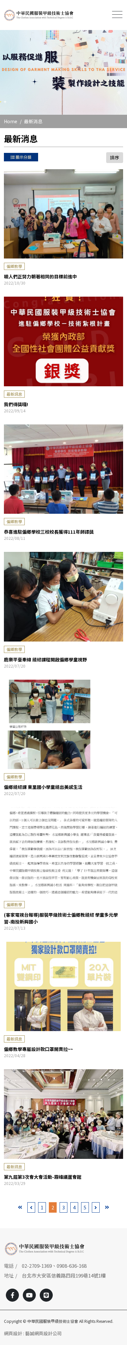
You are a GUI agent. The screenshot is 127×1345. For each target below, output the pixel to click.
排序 (114, 157)
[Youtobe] (29, 1295)
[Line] (46, 1295)
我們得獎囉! (16, 404)
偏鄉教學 (14, 266)
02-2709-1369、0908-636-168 (54, 1265)
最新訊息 (14, 394)
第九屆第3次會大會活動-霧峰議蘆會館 (42, 1177)
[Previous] (31, 1207)
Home (10, 121)
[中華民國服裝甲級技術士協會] (38, 15)
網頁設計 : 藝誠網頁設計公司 (33, 1333)
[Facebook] (12, 1295)
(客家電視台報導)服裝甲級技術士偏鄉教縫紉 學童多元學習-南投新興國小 (61, 918)
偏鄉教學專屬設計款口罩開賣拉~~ (38, 1049)
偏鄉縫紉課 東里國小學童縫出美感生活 (43, 787)
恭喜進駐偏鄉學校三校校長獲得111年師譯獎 (49, 531)
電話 (9, 1265)
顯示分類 (23, 157)
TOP (116, 1162)
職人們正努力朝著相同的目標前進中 (40, 276)
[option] (63, 72)
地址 (9, 1275)
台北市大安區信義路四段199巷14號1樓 (64, 1275)
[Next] (96, 1207)
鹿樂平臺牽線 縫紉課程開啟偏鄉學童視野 (45, 659)
